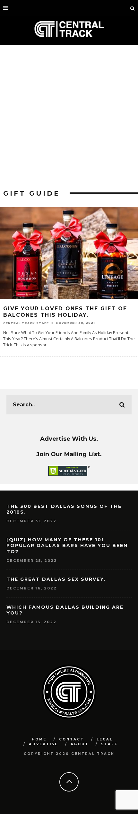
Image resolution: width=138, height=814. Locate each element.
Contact (71, 739)
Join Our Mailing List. (69, 454)
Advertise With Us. (69, 438)
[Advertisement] (69, 117)
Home (39, 739)
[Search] (132, 8)
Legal (105, 739)
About (80, 744)
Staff (109, 744)
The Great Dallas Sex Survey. (56, 579)
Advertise (43, 744)
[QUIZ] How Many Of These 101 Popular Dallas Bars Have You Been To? (67, 545)
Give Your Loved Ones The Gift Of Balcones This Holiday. (65, 311)
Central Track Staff (26, 322)
